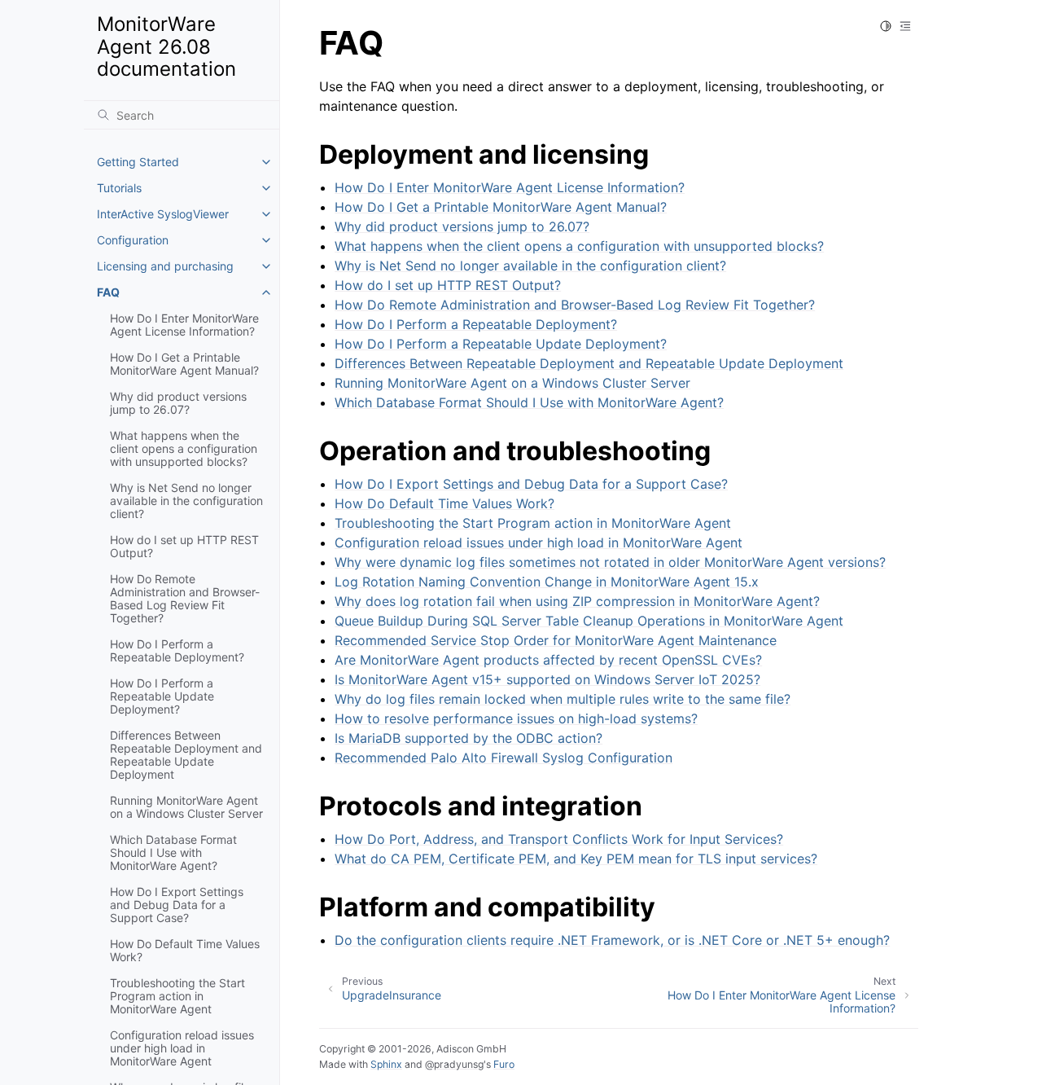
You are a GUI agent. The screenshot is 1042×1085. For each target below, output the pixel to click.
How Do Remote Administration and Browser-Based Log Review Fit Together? (185, 598)
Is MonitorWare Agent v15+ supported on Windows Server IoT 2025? (547, 679)
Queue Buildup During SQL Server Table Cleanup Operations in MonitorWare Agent (589, 621)
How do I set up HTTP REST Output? (184, 546)
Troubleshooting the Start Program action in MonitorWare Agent (177, 996)
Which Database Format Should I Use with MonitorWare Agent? (173, 852)
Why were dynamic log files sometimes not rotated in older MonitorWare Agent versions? (610, 562)
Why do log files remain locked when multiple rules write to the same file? (562, 699)
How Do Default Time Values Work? (185, 950)
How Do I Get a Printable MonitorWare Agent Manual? (184, 363)
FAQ (108, 292)
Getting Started (138, 162)
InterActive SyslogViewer (163, 214)
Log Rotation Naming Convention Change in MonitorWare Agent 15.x (547, 581)
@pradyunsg (454, 1064)
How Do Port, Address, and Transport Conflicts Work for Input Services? (559, 839)
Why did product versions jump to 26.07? (178, 402)
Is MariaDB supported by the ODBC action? (468, 738)
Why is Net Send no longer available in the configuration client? (186, 501)
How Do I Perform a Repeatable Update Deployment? (162, 696)
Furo (503, 1064)
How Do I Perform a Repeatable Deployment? (177, 650)
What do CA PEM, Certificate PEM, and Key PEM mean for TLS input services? (576, 858)
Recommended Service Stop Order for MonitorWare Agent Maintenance (556, 640)
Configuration (133, 240)
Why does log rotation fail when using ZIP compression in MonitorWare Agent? (577, 601)
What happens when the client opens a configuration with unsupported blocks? (183, 448)
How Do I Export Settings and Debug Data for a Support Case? (176, 905)
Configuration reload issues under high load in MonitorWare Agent (182, 1048)
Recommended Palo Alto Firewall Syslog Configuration (503, 757)
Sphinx (386, 1064)
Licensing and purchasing (165, 266)
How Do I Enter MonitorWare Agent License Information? (184, 324)
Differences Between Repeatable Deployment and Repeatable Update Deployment (186, 754)
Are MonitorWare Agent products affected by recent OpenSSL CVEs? (548, 660)
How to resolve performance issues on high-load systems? (516, 718)
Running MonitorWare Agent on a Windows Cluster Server (186, 806)
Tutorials (119, 188)
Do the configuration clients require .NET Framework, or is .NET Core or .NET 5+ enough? (612, 940)
